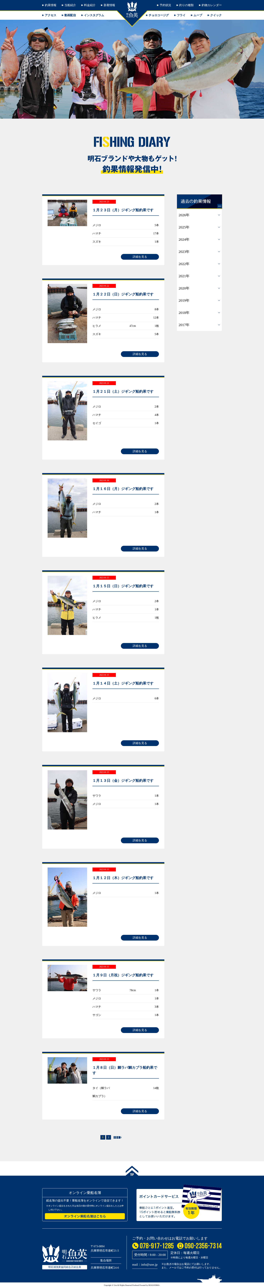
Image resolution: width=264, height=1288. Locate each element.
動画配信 (70, 15)
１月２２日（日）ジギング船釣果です (123, 294)
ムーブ (198, 15)
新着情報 (109, 5)
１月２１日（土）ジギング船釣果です (123, 391)
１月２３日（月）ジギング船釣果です (123, 210)
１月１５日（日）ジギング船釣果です (123, 586)
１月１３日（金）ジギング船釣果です (123, 780)
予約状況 (165, 5)
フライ (181, 15)
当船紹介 (70, 5)
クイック (216, 15)
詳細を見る (140, 256)
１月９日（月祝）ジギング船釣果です (123, 975)
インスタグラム (94, 15)
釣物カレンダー (212, 5)
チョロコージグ (159, 15)
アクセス (50, 15)
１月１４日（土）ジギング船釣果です (123, 683)
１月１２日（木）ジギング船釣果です (123, 878)
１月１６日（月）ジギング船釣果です (123, 489)
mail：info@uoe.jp (145, 1264)
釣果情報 (50, 5)
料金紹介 (90, 5)
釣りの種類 (186, 5)
